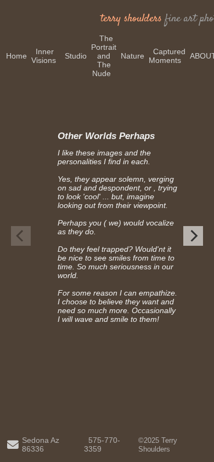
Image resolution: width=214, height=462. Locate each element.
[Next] (193, 236)
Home (16, 55)
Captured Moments (167, 56)
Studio (76, 55)
